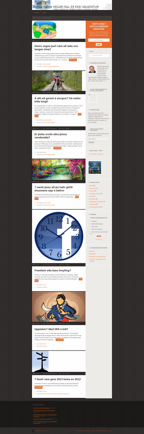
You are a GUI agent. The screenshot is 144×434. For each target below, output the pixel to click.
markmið (55, 66)
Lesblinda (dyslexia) (94, 193)
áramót (44, 393)
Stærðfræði (92, 204)
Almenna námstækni (97, 229)
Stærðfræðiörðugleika (97, 224)
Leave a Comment (65, 128)
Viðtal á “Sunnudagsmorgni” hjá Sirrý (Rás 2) (44, 410)
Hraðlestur (50, 393)
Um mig (44, 12)
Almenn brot (92, 188)
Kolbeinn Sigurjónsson (51, 40)
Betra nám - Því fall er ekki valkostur (72, 5)
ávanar (44, 122)
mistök (65, 393)
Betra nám (92, 251)
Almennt (48, 64)
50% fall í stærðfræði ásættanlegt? (41, 408)
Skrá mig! (91, 142)
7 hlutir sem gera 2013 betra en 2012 (57, 379)
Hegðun (48, 122)
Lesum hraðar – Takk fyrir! (96, 154)
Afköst (44, 64)
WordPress (105, 430)
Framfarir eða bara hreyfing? (52, 270)
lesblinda (50, 66)
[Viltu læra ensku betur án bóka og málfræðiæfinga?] (95, 175)
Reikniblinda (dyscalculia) (96, 201)
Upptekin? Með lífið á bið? (51, 329)
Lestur (91, 196)
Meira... (105, 81)
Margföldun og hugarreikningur (97, 256)
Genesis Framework (96, 430)
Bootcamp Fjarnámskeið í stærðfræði (42, 419)
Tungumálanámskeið (94, 207)
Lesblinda (36, 12)
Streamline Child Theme (83, 430)
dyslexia (45, 66)
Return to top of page (41, 430)
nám (58, 66)
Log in (110, 430)
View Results (99, 239)
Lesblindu (94, 221)
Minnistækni (60, 393)
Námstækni (49, 120)
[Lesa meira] (73, 60)
